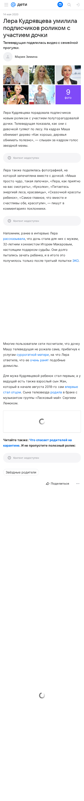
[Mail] (13, 4)
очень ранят (39, 360)
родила (56, 392)
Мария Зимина (26, 57)
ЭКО (75, 261)
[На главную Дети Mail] (21, 4)
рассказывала (14, 239)
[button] (16, 74)
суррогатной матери (33, 355)
